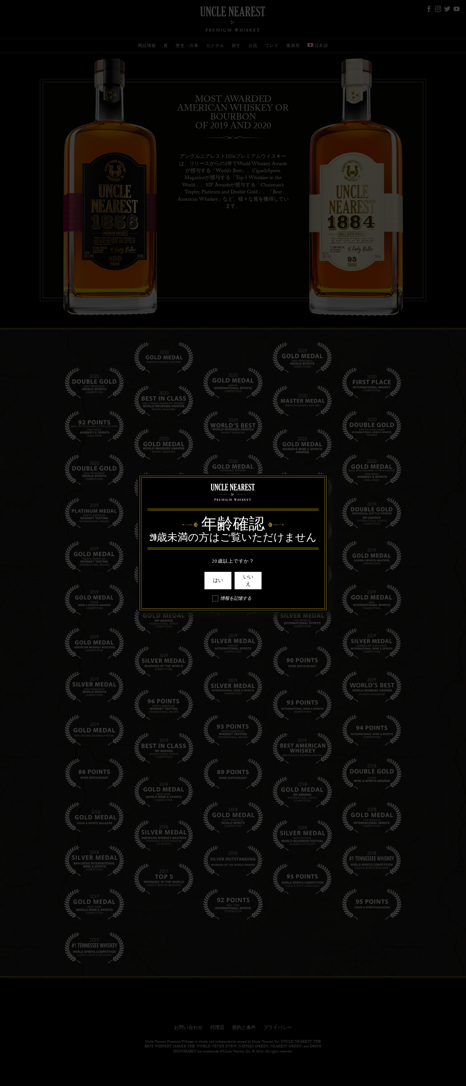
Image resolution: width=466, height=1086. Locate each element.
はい (218, 580)
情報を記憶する (235, 599)
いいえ (248, 580)
